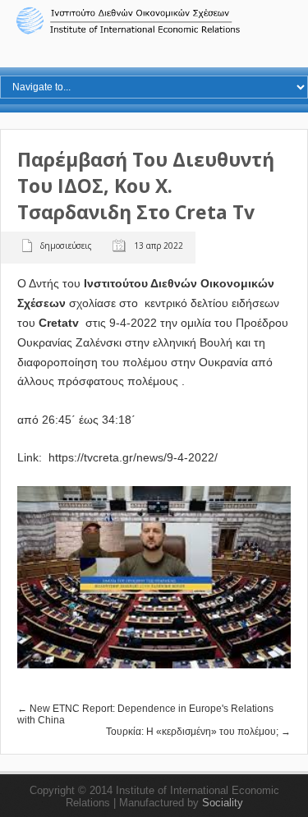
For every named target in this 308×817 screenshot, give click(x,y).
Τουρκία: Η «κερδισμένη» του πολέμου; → (198, 731)
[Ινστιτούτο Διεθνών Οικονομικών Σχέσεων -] (154, 32)
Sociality (222, 802)
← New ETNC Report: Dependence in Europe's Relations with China (145, 714)
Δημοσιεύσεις (66, 245)
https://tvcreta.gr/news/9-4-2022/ (133, 457)
